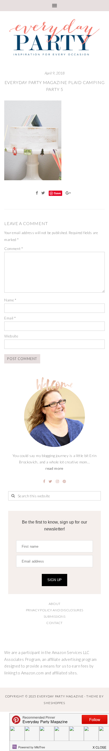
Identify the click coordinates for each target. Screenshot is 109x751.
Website (11, 336)
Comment (13, 248)
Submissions (54, 616)
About (55, 604)
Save (57, 193)
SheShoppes (54, 703)
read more (54, 468)
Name (10, 300)
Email (10, 318)
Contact (54, 623)
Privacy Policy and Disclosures (54, 610)
